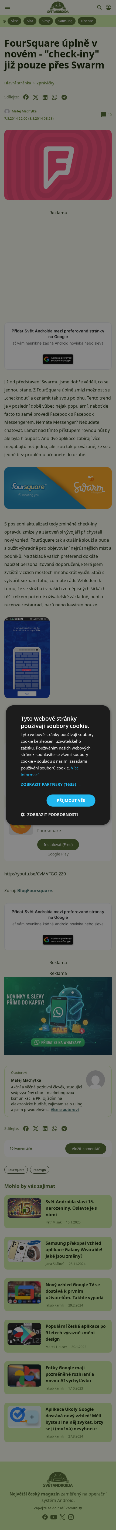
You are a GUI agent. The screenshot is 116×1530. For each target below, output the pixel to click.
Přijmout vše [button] (71, 800)
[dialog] (58, 765)
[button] (58, 784)
